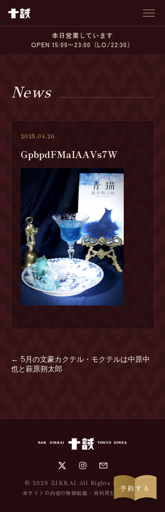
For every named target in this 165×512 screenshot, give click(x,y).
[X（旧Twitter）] (62, 465)
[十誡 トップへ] (19, 13)
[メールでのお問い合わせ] (103, 465)
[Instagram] (82, 465)
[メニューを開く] (149, 13)
